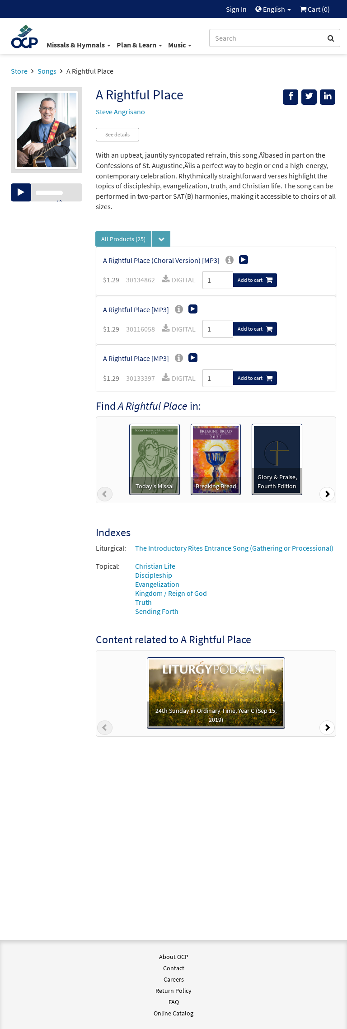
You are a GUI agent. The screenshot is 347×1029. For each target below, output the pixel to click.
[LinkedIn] (327, 97)
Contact (173, 968)
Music (177, 44)
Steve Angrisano (120, 111)
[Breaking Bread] (216, 458)
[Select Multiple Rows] (161, 239)
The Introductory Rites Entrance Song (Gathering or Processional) (234, 547)
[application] (46, 192)
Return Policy (173, 991)
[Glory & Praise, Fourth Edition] (277, 458)
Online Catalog (173, 1013)
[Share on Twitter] (309, 97)
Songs (47, 70)
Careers (174, 979)
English (274, 9)
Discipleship (153, 575)
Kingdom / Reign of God (171, 593)
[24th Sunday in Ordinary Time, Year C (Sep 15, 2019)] (216, 692)
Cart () (318, 9)
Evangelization (157, 584)
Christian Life (155, 566)
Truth (143, 602)
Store (19, 70)
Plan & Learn (137, 44)
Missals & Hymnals (76, 44)
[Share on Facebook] (290, 97)
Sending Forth (156, 611)
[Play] (21, 192)
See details (117, 134)
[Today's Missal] (154, 458)
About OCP (173, 957)
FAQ (174, 1002)
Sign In (236, 9)
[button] (104, 496)
